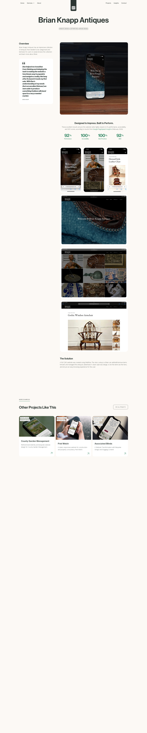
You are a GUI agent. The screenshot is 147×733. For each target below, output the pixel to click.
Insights (116, 3)
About (39, 3)
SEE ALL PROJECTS (120, 407)
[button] (31, 3)
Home (22, 3)
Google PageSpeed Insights (102, 129)
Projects (108, 3)
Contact (124, 3)
